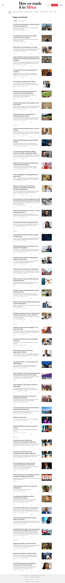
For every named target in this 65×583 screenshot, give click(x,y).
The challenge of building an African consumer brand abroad (23, 497)
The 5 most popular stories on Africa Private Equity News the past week (26, 408)
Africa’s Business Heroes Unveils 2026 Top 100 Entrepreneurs (25, 279)
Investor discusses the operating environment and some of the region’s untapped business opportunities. (26, 261)
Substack (27, 581)
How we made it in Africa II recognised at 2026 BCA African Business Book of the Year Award (26, 200)
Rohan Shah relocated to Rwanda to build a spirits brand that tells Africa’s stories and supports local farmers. (26, 546)
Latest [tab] (15, 20)
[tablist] (19, 21)
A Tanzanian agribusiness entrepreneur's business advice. (25, 419)
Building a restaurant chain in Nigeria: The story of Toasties (25, 328)
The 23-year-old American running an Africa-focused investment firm (26, 25)
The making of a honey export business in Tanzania (25, 70)
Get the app (37, 579)
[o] (46, 27)
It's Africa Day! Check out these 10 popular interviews (25, 339)
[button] (10, 11)
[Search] (46, 5)
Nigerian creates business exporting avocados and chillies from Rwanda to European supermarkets (24, 187)
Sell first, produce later (19, 417)
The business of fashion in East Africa (24, 81)
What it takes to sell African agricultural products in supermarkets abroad (24, 92)
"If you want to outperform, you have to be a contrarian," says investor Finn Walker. (25, 28)
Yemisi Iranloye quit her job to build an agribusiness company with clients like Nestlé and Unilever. (24, 567)
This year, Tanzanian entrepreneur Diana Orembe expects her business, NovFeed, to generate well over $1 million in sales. (26, 522)
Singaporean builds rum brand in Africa (24, 543)
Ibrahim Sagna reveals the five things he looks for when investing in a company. (25, 40)
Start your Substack (30, 579)
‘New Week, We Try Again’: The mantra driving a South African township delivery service (26, 530)
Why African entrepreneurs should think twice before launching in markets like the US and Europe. (24, 500)
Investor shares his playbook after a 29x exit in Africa (26, 129)
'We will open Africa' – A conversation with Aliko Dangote (25, 362)
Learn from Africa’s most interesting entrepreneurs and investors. (25, 343)
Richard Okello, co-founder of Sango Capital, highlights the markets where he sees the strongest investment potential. (26, 354)
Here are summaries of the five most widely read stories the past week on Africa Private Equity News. (26, 411)
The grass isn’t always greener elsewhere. (22, 489)
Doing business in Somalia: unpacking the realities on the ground (25, 258)
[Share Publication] (49, 5)
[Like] (14, 43)
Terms (33, 577)
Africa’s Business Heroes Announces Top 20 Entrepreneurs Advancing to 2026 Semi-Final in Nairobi (26, 58)
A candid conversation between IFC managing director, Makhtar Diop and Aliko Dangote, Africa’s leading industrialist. (25, 366)
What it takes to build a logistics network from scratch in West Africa (26, 302)
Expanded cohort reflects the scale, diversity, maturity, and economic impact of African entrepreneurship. (26, 283)
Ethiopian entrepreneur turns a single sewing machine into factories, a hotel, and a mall (26, 314)
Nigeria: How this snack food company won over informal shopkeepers (25, 163)
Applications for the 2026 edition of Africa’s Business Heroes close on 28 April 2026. (26, 479)
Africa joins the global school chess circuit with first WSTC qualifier (25, 247)
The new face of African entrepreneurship (25, 222)
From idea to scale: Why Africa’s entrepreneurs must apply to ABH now (24, 441)
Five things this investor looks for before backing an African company (25, 36)
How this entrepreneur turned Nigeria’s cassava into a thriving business (24, 564)
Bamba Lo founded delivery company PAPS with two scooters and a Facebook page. (26, 306)
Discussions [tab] (23, 20)
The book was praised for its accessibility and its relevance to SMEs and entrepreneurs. (26, 203)
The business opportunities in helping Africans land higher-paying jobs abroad (25, 152)
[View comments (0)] (23, 32)
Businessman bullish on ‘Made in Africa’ (24, 553)
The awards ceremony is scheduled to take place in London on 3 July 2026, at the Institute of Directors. (26, 377)
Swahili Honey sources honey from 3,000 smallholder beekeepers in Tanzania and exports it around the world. (25, 74)
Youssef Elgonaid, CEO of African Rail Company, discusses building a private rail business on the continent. (25, 400)
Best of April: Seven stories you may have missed (25, 427)
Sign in (61, 5)
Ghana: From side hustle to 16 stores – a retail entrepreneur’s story (26, 211)
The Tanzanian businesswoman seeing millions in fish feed (24, 518)
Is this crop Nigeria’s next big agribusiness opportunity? (25, 175)
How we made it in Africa (23, 30)
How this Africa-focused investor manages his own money (25, 235)
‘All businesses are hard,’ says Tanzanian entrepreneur (25, 487)
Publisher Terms (42, 575)
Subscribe (54, 5)
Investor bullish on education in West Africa (26, 269)
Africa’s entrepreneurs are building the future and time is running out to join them (26, 475)
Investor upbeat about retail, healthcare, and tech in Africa (26, 103)
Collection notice (37, 577)
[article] (32, 28)
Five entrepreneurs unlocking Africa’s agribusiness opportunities (24, 115)
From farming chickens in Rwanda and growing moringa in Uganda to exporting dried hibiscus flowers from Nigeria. (26, 118)
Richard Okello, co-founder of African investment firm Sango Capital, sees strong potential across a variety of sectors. (26, 107)
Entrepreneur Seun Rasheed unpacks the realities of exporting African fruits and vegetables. (24, 95)
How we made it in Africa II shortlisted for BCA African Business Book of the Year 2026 (26, 374)
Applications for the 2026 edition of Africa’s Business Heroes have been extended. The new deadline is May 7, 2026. (26, 444)
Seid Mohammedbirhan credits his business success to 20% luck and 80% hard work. (26, 317)
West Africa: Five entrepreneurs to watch (25, 47)
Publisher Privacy (35, 575)
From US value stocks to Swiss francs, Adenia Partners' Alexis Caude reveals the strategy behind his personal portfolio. (26, 238)
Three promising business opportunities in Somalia (25, 140)
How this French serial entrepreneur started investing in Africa (26, 291)
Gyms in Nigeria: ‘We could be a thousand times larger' (25, 385)
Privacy (29, 577)
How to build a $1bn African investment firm (26, 508)
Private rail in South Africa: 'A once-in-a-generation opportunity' (25, 397)
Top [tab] (18, 20)
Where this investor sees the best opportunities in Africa (23, 351)
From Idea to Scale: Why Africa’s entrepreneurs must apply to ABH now (24, 452)
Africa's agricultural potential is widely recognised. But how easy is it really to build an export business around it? (26, 191)
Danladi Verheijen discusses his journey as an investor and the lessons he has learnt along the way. (26, 467)
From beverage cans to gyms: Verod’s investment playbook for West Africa (24, 464)
